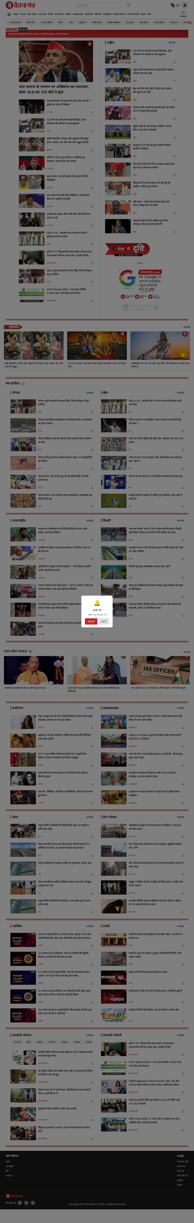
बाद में (104, 621)
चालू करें (91, 621)
